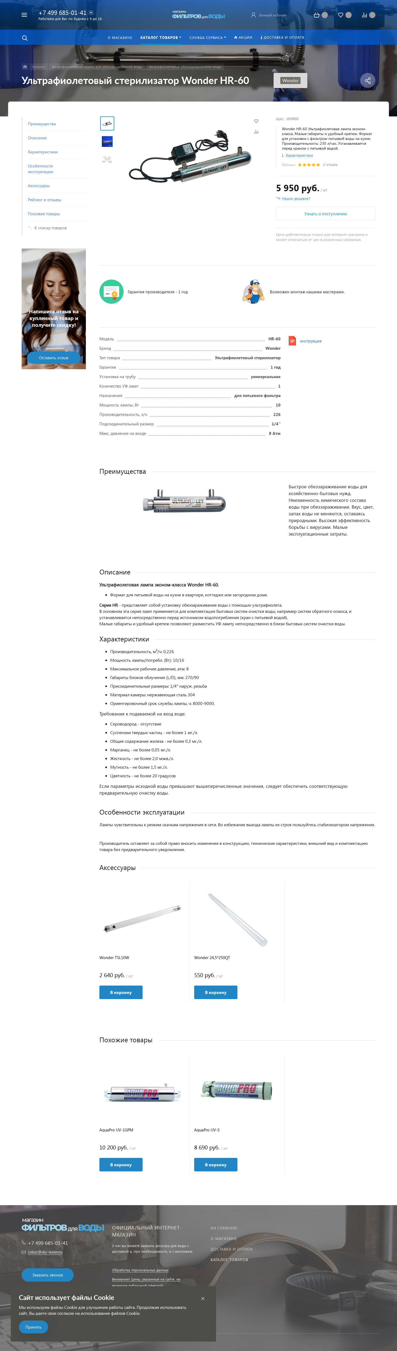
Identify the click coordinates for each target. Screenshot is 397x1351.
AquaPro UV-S (207, 1129)
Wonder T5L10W (114, 957)
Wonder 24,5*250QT (212, 957)
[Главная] (25, 66)
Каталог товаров (229, 1259)
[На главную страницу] (198, 14)
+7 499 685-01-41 (62, 12)
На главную (224, 1228)
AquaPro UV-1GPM (116, 1129)
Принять (33, 1327)
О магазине (224, 1238)
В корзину (121, 992)
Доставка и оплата (232, 1249)
